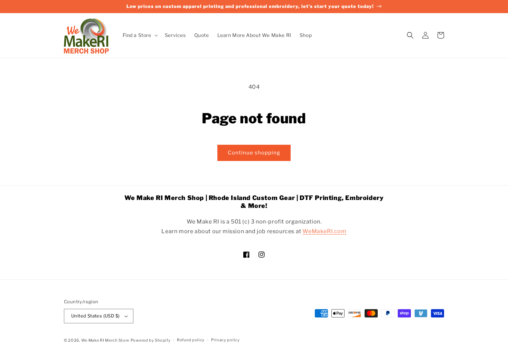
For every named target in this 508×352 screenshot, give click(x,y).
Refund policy (191, 339)
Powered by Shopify (151, 340)
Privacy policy (225, 339)
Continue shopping (254, 153)
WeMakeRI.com (324, 231)
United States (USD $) (95, 315)
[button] (140, 35)
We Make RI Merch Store (105, 340)
